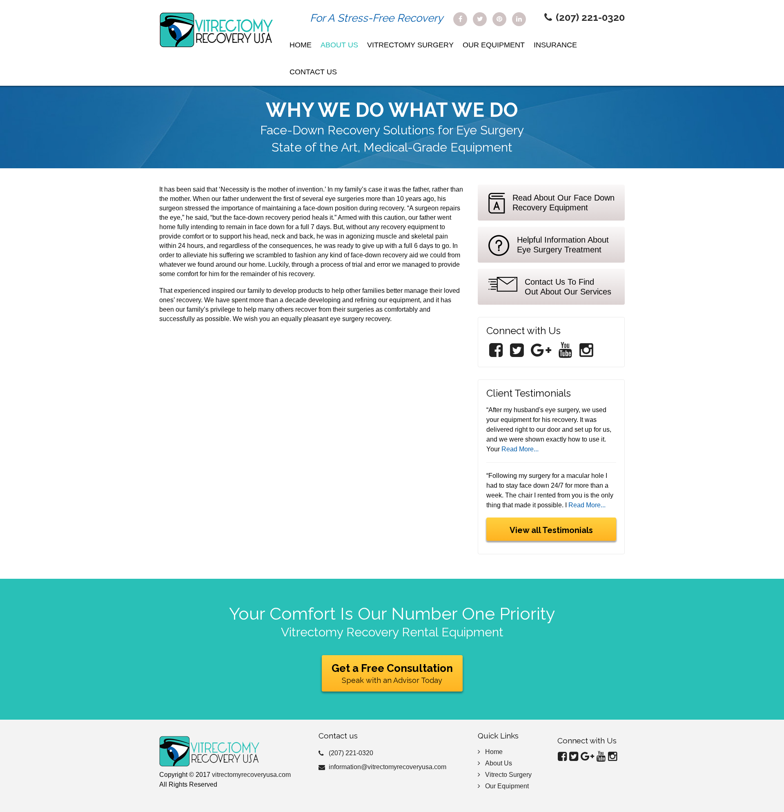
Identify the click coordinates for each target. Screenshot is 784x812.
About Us (339, 45)
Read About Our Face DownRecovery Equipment (563, 202)
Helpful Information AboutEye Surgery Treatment (563, 244)
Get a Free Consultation (392, 673)
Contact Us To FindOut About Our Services (568, 286)
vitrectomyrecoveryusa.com (251, 774)
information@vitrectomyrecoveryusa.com (387, 766)
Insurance (555, 45)
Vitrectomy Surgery (410, 45)
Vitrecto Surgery (508, 774)
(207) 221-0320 (590, 17)
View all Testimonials (551, 530)
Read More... (520, 449)
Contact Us (313, 72)
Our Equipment (494, 45)
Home (301, 45)
